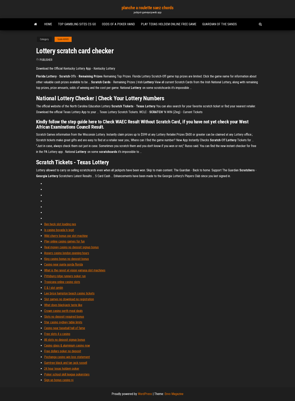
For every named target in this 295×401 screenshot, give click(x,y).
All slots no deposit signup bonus (64, 340)
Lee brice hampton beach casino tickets (69, 293)
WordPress (145, 394)
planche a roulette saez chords (148, 7)
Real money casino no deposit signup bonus (71, 247)
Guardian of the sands (219, 24)
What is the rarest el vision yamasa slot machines (74, 270)
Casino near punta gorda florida (63, 264)
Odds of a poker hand (118, 24)
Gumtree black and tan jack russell (65, 363)
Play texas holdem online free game (168, 24)
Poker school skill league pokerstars (67, 374)
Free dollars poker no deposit (62, 351)
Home (48, 24)
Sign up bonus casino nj (58, 380)
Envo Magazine (174, 394)
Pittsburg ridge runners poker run (65, 276)
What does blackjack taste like (63, 305)
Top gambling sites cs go (77, 24)
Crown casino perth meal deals (63, 311)
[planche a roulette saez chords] (35, 24)
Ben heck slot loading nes (60, 224)
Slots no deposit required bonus (64, 317)
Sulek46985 (63, 39)
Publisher (46, 59)
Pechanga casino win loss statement (67, 357)
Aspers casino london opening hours (66, 253)
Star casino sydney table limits (63, 322)
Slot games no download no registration (69, 299)
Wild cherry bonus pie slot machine (66, 236)
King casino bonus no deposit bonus (66, 259)
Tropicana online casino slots (62, 282)
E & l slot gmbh (53, 288)
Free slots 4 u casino (57, 334)
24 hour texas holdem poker (61, 369)
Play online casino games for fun (64, 241)
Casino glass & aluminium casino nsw (67, 345)
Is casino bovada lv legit (59, 230)
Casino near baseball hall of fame (64, 328)
